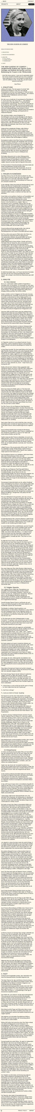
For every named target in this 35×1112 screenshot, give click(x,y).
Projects (4, 4)
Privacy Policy (22, 1110)
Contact (31, 1)
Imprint (31, 1110)
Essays (31, 4)
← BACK (3, 1)
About (18, 4)
